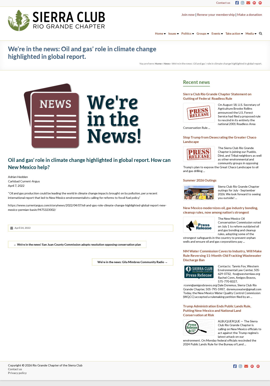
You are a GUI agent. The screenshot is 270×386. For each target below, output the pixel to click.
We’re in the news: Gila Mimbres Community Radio (132, 262)
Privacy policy (17, 373)
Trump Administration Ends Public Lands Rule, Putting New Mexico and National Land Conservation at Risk (217, 310)
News (167, 63)
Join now (188, 14)
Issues (172, 33)
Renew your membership (216, 14)
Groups (201, 33)
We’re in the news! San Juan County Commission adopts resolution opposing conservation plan (77, 244)
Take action (232, 33)
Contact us (223, 2)
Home (159, 33)
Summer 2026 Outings (199, 180)
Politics (186, 33)
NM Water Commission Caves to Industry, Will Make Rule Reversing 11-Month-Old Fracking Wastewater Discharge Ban (222, 255)
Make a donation (249, 14)
